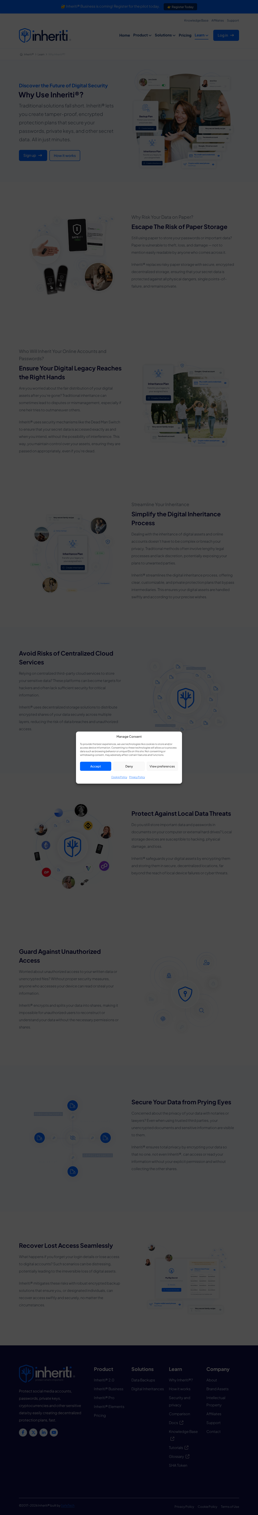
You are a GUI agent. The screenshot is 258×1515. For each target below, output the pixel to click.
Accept (95, 766)
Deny (129, 766)
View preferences (162, 766)
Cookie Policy (119, 776)
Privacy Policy (137, 776)
